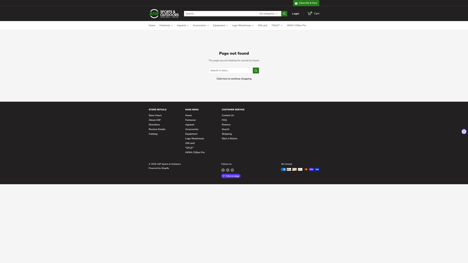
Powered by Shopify (159, 168)
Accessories (199, 25)
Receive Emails (157, 129)
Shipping (227, 134)
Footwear (165, 25)
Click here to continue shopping (234, 78)
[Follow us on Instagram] (232, 170)
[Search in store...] (256, 70)
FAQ (224, 120)
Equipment (219, 25)
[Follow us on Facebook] (223, 170)
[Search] (284, 13)
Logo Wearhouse (241, 25)
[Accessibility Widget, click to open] (464, 131)
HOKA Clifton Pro (296, 25)
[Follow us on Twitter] (227, 170)
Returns (226, 124)
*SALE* (276, 25)
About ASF (155, 120)
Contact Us (228, 115)
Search (225, 129)
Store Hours (155, 115)
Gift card (262, 25)
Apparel (181, 25)
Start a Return (229, 138)
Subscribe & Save (308, 3)
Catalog (153, 134)
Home (152, 25)
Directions (154, 124)
